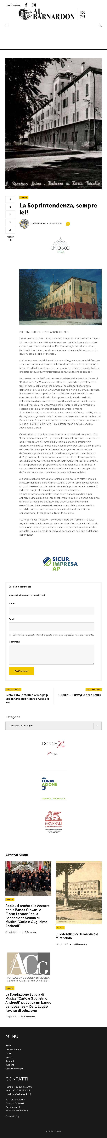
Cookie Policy (12, 1116)
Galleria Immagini (14, 1068)
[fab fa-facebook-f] (24, 5)
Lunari (8, 1053)
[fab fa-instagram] (32, 5)
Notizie (24, 198)
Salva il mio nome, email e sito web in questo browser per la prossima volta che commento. (53, 635)
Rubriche (9, 1064)
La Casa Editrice (13, 1049)
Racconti (9, 1061)
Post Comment (21, 671)
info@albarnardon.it (21, 1094)
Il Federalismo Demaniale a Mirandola (77, 936)
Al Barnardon (39, 223)
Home (8, 1045)
